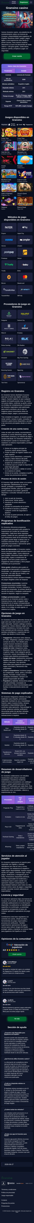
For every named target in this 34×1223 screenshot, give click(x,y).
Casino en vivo (13, 124)
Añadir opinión (17, 954)
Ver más (17, 1018)
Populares (4, 124)
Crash (20, 124)
